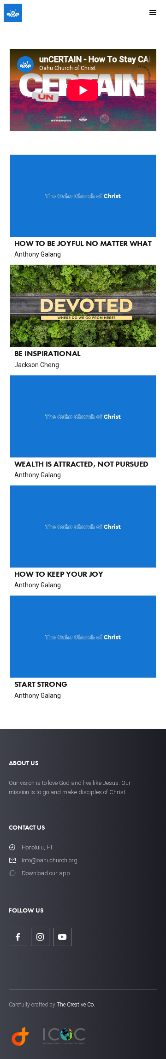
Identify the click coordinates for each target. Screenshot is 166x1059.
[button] (153, 13)
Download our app (46, 873)
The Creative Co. (76, 1004)
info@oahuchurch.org (49, 860)
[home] (13, 13)
